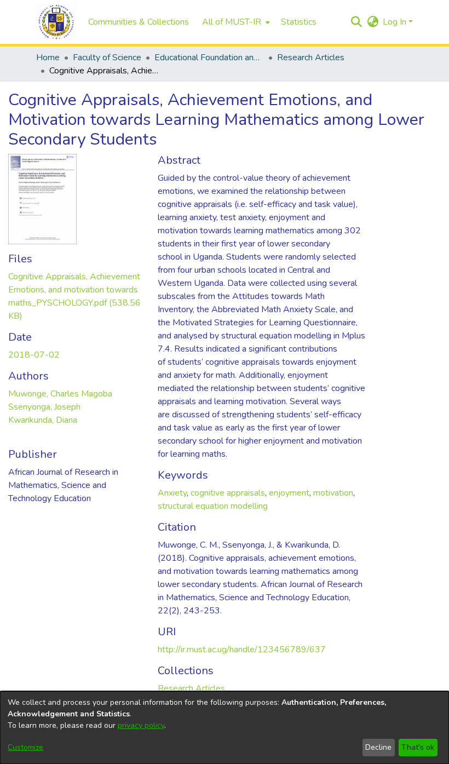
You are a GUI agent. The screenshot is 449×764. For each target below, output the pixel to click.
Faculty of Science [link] (107, 57)
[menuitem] (235, 22)
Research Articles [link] (310, 57)
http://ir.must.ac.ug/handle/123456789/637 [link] (242, 650)
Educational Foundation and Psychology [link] (209, 57)
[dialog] (224, 727)
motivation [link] (333, 493)
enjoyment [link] (289, 493)
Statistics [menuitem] (298, 22)
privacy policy (141, 725)
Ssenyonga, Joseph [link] (44, 407)
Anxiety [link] (172, 493)
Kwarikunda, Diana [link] (42, 420)
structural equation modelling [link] (213, 506)
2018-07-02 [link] (34, 355)
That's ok (417, 747)
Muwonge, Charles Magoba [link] (60, 394)
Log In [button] (395, 22)
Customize (25, 747)
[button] (56, 22)
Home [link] (48, 57)
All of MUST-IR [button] (231, 22)
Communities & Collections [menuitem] (138, 22)
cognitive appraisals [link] (228, 493)
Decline (378, 747)
